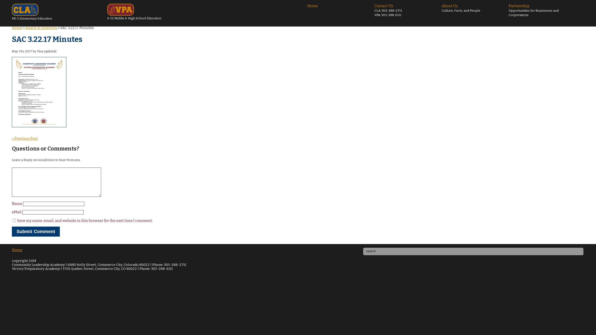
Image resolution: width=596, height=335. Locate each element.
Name (17, 203)
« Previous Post (25, 138)
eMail (17, 212)
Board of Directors (41, 28)
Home (312, 6)
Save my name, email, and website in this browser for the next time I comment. (85, 220)
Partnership (534, 10)
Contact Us (388, 10)
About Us (461, 8)
